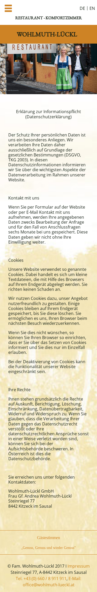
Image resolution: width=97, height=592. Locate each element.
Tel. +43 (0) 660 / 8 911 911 (41, 578)
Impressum (79, 566)
